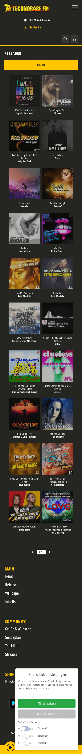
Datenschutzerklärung (53, 694)
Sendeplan (13, 637)
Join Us (10, 601)
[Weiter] (49, 552)
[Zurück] (33, 552)
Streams (11, 654)
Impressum (35, 694)
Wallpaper (12, 593)
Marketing (42, 742)
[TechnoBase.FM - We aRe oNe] (26, 13)
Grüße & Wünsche (18, 628)
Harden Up (35, 27)
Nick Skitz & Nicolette (39, 20)
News (9, 576)
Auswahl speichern (47, 714)
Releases (11, 584)
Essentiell (42, 728)
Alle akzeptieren (47, 703)
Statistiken (43, 735)
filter (41, 64)
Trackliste (12, 645)
